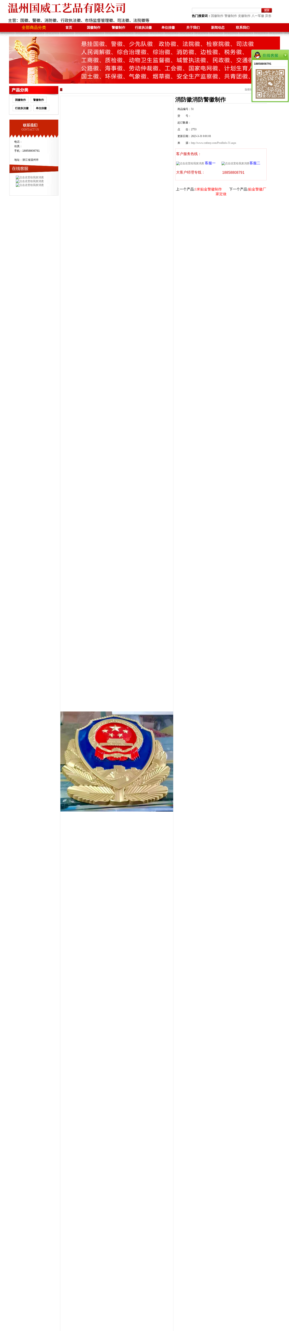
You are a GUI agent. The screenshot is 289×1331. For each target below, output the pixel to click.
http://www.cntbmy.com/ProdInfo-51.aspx (213, 142)
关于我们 (193, 27)
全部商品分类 (34, 27)
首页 (68, 27)
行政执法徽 (143, 27)
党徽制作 (244, 16)
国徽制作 (217, 16)
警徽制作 (230, 16)
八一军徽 (258, 16)
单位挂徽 (168, 27)
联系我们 (242, 27)
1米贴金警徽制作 (208, 189)
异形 (268, 16)
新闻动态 (218, 27)
